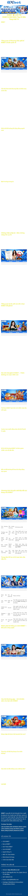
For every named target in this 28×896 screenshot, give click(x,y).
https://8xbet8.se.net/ (13, 870)
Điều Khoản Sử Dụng (8, 857)
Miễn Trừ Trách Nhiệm (9, 854)
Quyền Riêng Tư (7, 852)
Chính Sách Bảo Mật (8, 859)
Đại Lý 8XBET (6, 844)
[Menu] (2, 2)
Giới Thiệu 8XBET (8, 846)
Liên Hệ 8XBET (7, 849)
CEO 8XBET (6, 841)
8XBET (3, 813)
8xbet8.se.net (18, 894)
